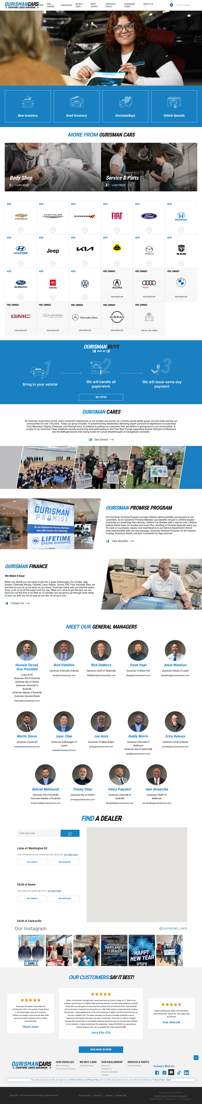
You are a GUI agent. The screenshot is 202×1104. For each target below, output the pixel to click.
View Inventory (117, 297)
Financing (66, 5)
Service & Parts (111, 5)
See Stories (101, 439)
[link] (32, 951)
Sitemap (108, 1095)
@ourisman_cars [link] (173, 928)
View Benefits (120, 541)
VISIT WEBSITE (32, 862)
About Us (148, 4)
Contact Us (17, 603)
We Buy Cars (79, 5)
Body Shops (94, 5)
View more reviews (101, 1049)
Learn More (22, 185)
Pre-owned (50, 5)
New (41, 5)
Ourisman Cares (129, 5)
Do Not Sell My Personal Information (170, 1096)
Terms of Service (76, 1080)
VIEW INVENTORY (64, 862)
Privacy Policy (84, 1095)
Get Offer (101, 397)
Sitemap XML (121, 1095)
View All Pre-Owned (149, 331)
